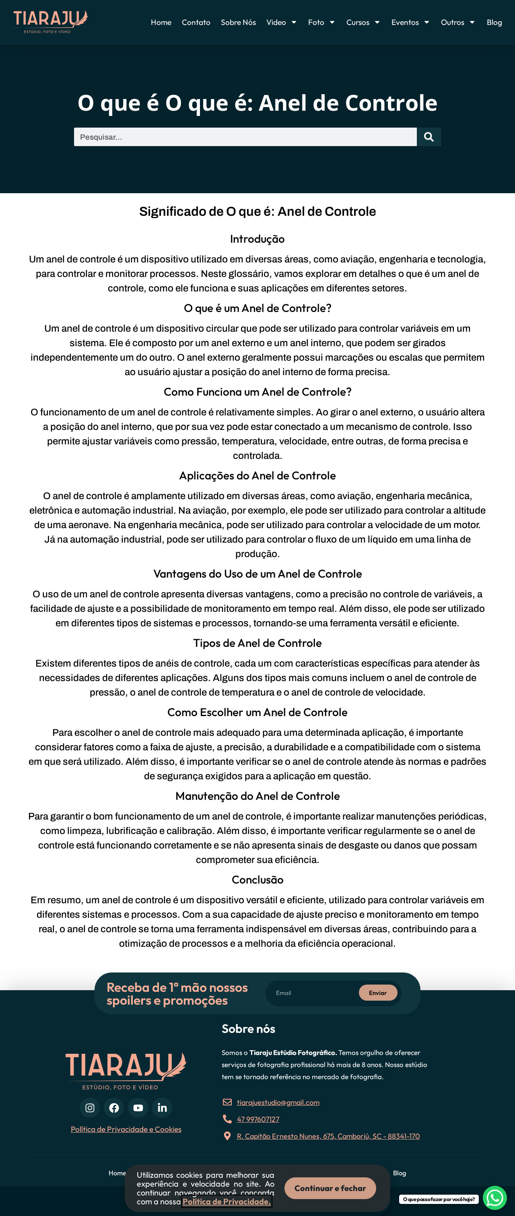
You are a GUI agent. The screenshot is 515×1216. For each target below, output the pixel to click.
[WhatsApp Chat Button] (495, 1198)
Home (161, 22)
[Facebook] (114, 1108)
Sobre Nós (238, 22)
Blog (494, 22)
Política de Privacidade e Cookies (126, 1129)
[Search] (429, 137)
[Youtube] (138, 1108)
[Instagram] (90, 1108)
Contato (196, 22)
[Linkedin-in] (162, 1108)
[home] (63, 21)
